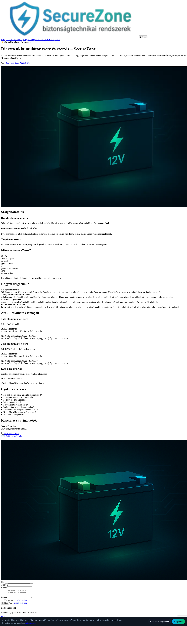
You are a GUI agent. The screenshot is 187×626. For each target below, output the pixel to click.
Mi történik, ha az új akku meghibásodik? (21, 410)
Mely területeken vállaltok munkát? (18, 407)
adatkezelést (22, 600)
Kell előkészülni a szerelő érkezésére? (19, 412)
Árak (42, 39)
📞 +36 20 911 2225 (10, 63)
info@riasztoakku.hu (13, 436)
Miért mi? (18, 39)
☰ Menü (143, 37)
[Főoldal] (70, 37)
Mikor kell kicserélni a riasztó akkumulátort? (22, 395)
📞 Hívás (13, 603)
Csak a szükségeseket (159, 622)
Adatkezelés (30, 623)
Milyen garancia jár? (12, 402)
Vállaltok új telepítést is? (14, 414)
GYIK (48, 39)
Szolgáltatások (7, 39)
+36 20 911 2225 (11, 433)
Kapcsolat (55, 39)
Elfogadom (178, 622)
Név (3, 582)
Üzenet (4, 597)
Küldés (5, 603)
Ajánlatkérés (25, 63)
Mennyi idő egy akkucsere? (15, 400)
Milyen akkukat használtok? (15, 405)
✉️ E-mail (22, 603)
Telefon (4, 585)
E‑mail (4, 588)
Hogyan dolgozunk (31, 39)
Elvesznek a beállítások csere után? (18, 397)
